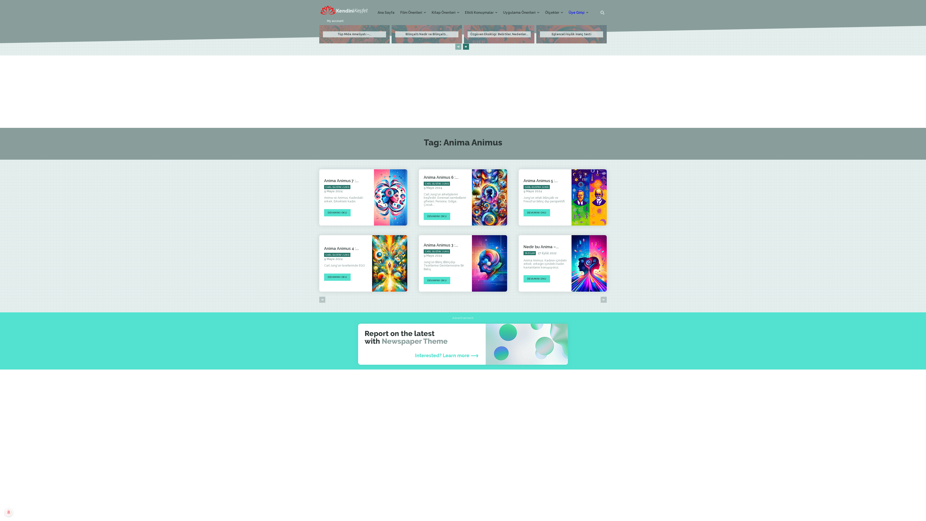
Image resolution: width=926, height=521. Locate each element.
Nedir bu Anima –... (541, 247)
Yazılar (530, 253)
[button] (602, 12)
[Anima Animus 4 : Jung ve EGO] (389, 263)
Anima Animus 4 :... (341, 248)
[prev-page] (458, 47)
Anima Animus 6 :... (441, 177)
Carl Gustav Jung (337, 187)
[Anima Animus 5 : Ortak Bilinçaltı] (589, 197)
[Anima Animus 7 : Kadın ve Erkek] (389, 197)
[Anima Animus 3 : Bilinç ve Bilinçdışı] (489, 263)
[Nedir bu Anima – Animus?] (589, 263)
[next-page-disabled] (604, 300)
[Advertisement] (463, 91)
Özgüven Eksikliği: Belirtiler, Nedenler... (499, 34)
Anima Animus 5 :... (541, 180)
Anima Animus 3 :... (441, 245)
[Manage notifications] (9, 512)
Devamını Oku (337, 212)
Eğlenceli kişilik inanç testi (571, 34)
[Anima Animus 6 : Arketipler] (489, 197)
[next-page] (466, 47)
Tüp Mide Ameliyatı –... (354, 34)
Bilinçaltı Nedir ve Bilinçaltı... (427, 34)
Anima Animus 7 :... (341, 180)
